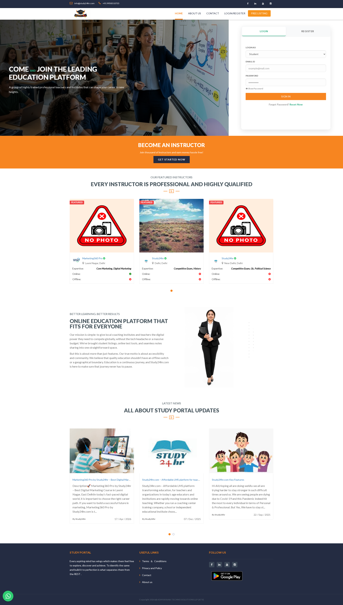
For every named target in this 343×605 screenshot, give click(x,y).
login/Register (234, 13)
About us (194, 13)
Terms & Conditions (154, 561)
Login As (251, 47)
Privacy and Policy (152, 568)
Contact (212, 13)
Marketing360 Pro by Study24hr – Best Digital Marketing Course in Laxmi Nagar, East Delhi (123, 479)
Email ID (250, 61)
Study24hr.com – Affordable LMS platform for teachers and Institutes (181, 479)
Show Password (255, 88)
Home (179, 13)
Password (252, 75)
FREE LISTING (259, 13)
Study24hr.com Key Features (228, 479)
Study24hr (158, 258)
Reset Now (296, 104)
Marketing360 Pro (92, 258)
